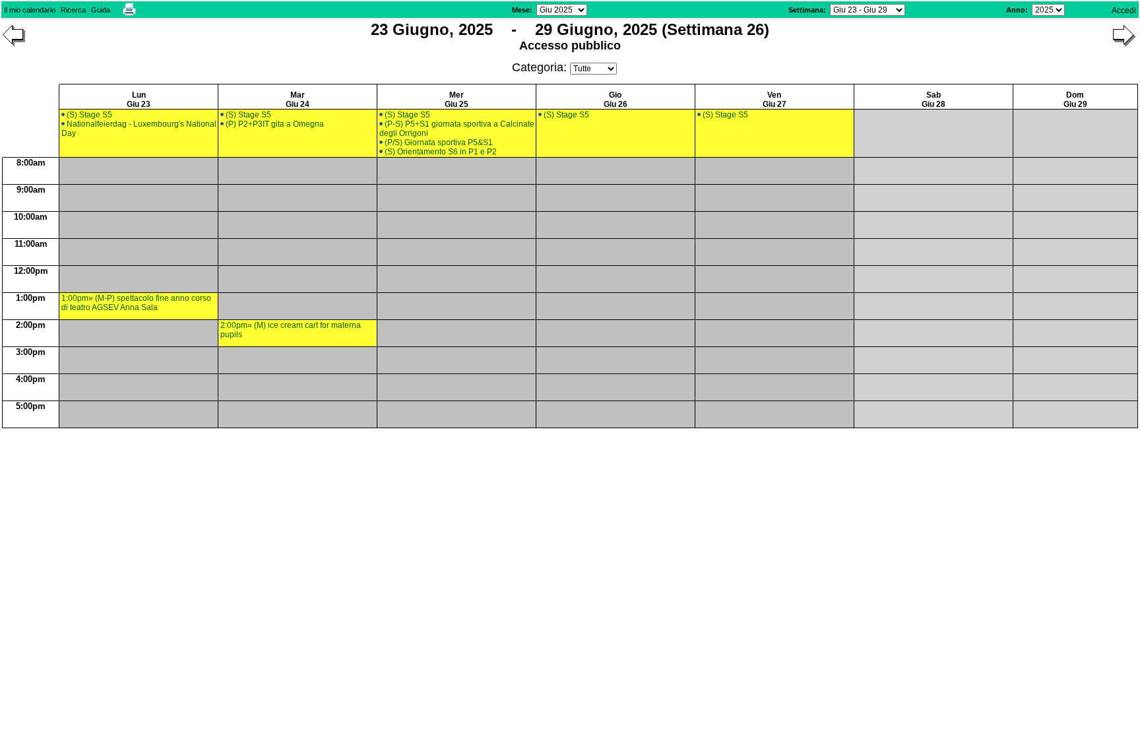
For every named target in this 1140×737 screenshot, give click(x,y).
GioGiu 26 (615, 99)
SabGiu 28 (933, 99)
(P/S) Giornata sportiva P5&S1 (439, 142)
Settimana (805, 10)
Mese (521, 10)
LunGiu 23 (138, 99)
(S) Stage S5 (89, 114)
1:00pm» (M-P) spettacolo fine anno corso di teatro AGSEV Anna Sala (136, 303)
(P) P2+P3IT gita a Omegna (275, 124)
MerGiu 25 (456, 99)
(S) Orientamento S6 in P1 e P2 (441, 151)
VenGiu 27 (774, 99)
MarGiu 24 (297, 99)
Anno (1015, 10)
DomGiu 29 (1075, 99)
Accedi (1124, 10)
